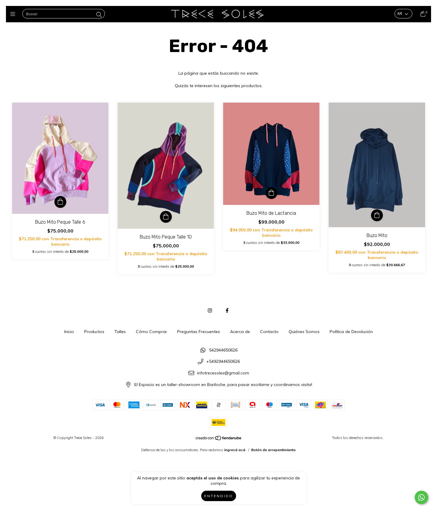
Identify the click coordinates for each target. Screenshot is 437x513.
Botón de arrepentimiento (273, 450)
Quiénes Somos (304, 331)
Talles (120, 331)
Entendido (218, 496)
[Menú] (14, 14)
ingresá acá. (235, 450)
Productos (94, 331)
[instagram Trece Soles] (210, 310)
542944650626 (223, 350)
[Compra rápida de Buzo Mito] (377, 215)
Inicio (69, 331)
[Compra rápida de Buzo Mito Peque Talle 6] (60, 202)
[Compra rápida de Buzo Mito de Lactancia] (271, 193)
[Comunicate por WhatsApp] (421, 497)
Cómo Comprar (151, 331)
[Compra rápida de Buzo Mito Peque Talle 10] (166, 217)
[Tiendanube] (219, 439)
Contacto (269, 331)
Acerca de (240, 331)
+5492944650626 (223, 361)
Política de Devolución (351, 331)
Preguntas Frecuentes (198, 331)
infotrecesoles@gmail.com (223, 373)
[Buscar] (99, 14)
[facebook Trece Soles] (227, 310)
